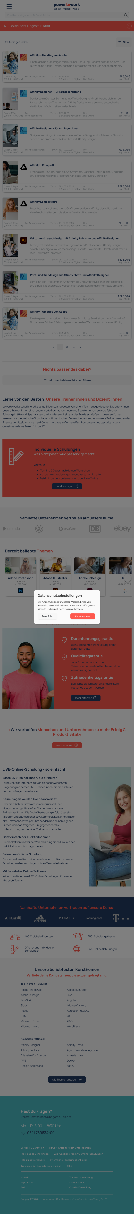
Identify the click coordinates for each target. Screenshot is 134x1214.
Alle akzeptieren (83, 616)
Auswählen (47, 616)
